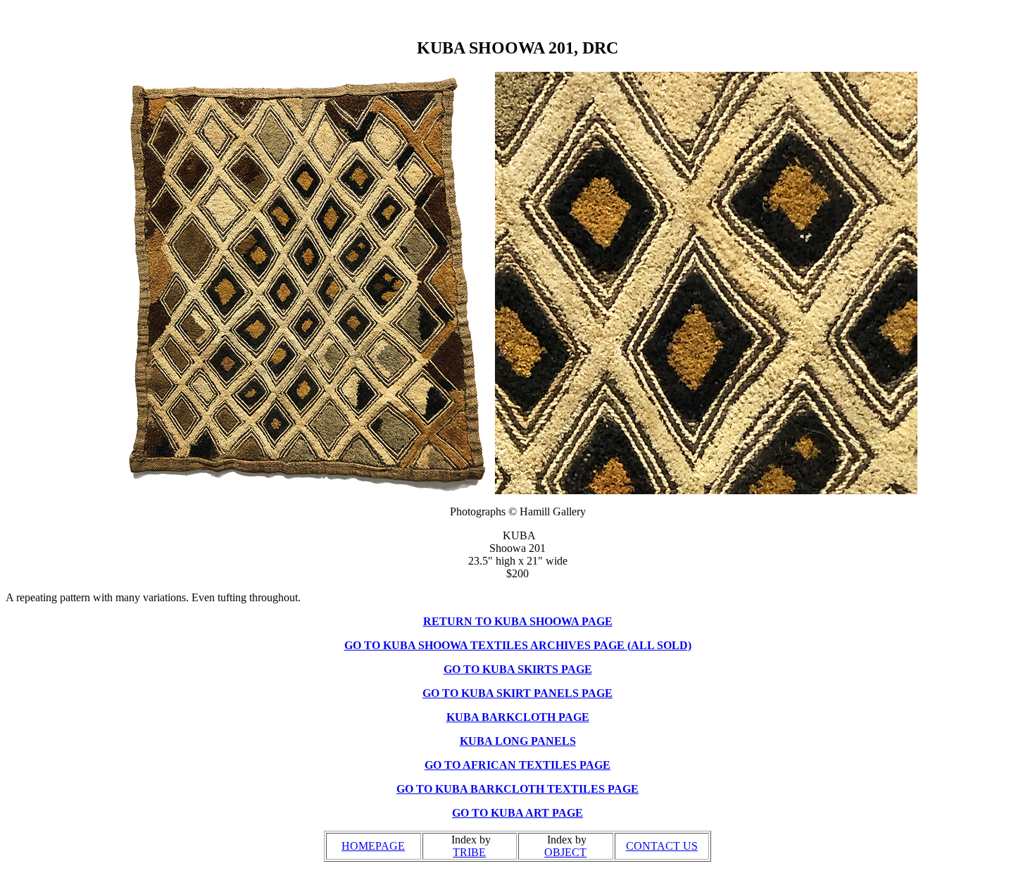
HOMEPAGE (373, 846)
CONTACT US (662, 846)
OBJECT (565, 852)
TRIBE (469, 852)
